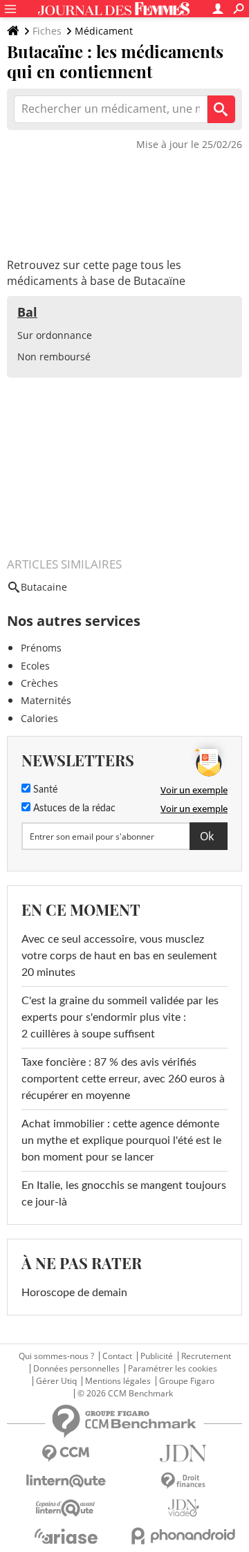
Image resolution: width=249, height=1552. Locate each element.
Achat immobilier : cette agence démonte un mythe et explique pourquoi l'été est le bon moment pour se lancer (121, 1140)
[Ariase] (65, 1536)
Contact (117, 1356)
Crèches (39, 683)
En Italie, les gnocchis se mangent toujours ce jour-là (123, 1194)
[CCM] (65, 1453)
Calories (39, 718)
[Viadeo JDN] (183, 1508)
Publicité (156, 1356)
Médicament (104, 30)
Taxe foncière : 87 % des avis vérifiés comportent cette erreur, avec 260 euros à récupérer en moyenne (123, 1079)
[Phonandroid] (183, 1535)
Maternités (46, 700)
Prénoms (41, 647)
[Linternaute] (65, 1481)
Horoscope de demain (74, 1292)
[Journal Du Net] (183, 1453)
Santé (43, 790)
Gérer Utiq (56, 1381)
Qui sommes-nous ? (56, 1356)
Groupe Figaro (186, 1381)
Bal (27, 312)
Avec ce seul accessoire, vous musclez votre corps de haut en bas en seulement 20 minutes (119, 956)
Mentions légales (118, 1381)
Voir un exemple (194, 790)
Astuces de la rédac (73, 808)
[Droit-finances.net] (183, 1481)
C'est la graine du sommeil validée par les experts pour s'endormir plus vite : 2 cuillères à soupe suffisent (120, 1017)
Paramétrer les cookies (172, 1369)
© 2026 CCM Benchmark (125, 1393)
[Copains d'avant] (65, 1508)
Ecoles (35, 665)
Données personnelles (76, 1369)
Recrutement (206, 1356)
